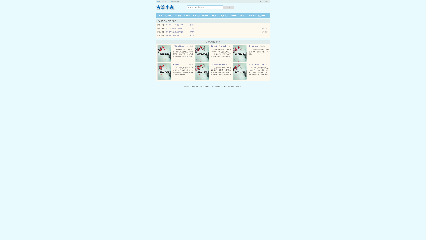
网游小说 (205, 16)
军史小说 (196, 16)
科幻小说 (215, 16)
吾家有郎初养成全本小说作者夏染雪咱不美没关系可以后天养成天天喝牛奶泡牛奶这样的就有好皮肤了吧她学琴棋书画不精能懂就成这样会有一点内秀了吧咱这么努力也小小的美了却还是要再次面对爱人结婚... (221, 74)
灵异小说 (224, 16)
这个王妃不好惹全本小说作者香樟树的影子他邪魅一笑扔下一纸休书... (259, 52)
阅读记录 (261, 16)
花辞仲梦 (176, 64)
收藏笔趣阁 (175, 1)
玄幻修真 (168, 16)
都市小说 (187, 16)
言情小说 (233, 16)
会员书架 (252, 16)
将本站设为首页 (163, 1)
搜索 (228, 7)
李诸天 (192, 25)
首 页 (160, 16)
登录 (261, 1)
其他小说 (243, 16)
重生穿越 (177, 16)
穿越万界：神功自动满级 (173, 35)
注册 (266, 1)
